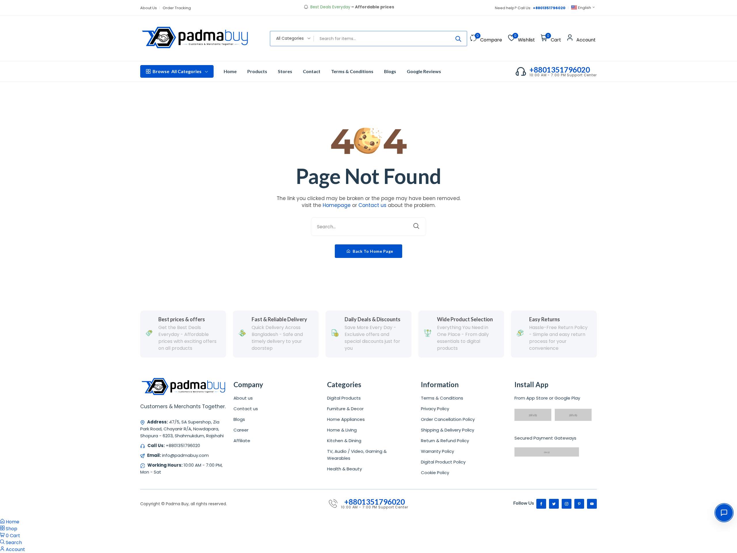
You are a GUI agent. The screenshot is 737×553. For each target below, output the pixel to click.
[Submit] (458, 38)
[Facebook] (541, 504)
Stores (285, 71)
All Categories (177, 71)
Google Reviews (424, 71)
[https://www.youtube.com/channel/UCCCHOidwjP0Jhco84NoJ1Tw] (592, 504)
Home (230, 71)
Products (257, 71)
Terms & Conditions (352, 71)
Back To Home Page (372, 251)
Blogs (390, 71)
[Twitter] (554, 504)
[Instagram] (566, 504)
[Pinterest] (579, 504)
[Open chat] (724, 512)
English (584, 7)
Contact (311, 71)
